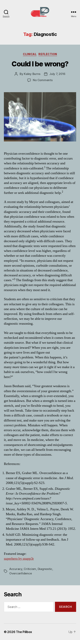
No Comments (42, 80)
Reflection (47, 54)
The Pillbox (24, 632)
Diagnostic (45, 569)
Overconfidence (20, 573)
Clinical (30, 54)
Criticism (30, 569)
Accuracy (15, 569)
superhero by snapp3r (19, 558)
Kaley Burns (32, 74)
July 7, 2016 (57, 74)
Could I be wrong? (40, 64)
